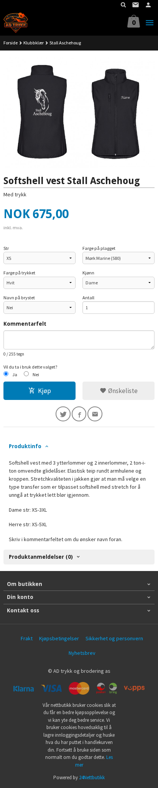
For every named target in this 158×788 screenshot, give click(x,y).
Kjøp (44, 391)
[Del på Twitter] (63, 413)
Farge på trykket (19, 273)
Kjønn (88, 273)
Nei (36, 374)
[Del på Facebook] (79, 413)
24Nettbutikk (92, 777)
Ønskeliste (122, 391)
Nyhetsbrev (82, 652)
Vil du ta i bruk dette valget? (30, 367)
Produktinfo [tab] (25, 446)
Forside (10, 43)
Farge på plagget (98, 248)
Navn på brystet (19, 297)
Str (6, 248)
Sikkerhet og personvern (114, 638)
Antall (88, 297)
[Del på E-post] (94, 413)
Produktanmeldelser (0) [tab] (41, 557)
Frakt (27, 638)
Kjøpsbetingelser (59, 638)
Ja (14, 374)
